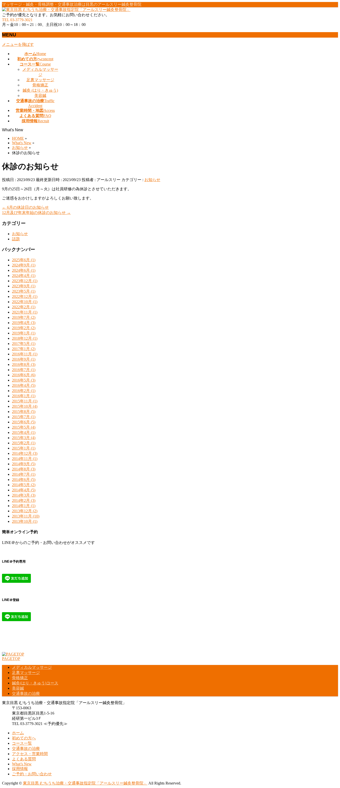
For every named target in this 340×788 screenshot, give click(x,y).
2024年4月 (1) (23, 275)
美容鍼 (40, 95)
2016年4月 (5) (23, 385)
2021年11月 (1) (24, 312)
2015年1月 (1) (23, 448)
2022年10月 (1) (24, 302)
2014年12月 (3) (24, 453)
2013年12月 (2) (24, 511)
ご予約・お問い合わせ (32, 774)
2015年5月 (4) (23, 427)
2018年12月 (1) (24, 338)
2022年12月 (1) (24, 296)
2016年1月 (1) (23, 396)
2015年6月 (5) (23, 422)
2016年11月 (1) (24, 354)
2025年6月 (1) (23, 260)
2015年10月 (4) (24, 406)
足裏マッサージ (40, 80)
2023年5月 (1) (23, 291)
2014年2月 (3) (23, 500)
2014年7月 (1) (23, 474)
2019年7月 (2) (23, 317)
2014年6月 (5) (23, 479)
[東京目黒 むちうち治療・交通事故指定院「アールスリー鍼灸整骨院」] (66, 9)
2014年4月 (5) (23, 490)
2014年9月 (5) (23, 464)
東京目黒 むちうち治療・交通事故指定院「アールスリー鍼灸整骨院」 (85, 783)
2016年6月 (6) (23, 375)
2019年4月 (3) (23, 323)
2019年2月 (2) (23, 328)
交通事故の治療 (26, 693)
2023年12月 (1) (24, 281)
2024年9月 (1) (23, 265)
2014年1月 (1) (23, 506)
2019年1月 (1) (23, 333)
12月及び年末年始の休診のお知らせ (36, 212)
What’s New (22, 764)
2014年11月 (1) (24, 459)
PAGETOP (11, 659)
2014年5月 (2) (23, 485)
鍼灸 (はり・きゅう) (40, 90)
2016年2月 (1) (23, 391)
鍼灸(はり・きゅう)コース (35, 683)
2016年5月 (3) (23, 380)
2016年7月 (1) (23, 370)
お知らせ (152, 180)
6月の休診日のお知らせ (25, 207)
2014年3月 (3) (23, 495)
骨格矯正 (40, 85)
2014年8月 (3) (23, 469)
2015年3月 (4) (23, 438)
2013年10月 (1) (24, 521)
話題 (16, 239)
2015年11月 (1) (24, 401)
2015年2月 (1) (23, 443)
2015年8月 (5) (23, 411)
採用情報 (20, 769)
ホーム (18, 733)
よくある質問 (24, 759)
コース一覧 (22, 743)
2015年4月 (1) (23, 432)
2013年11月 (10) (25, 516)
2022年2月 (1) (23, 307)
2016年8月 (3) (23, 364)
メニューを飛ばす (18, 44)
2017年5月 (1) (23, 343)
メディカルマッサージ (32, 667)
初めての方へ (24, 738)
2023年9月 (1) (23, 286)
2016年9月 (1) (23, 359)
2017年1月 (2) (23, 349)
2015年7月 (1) (23, 417)
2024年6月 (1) (23, 270)
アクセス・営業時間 (30, 754)
